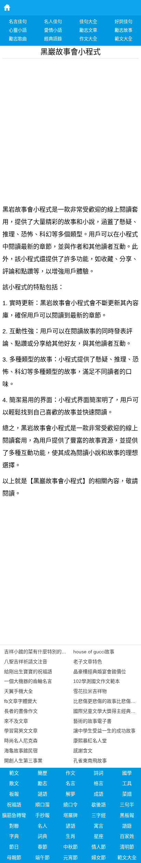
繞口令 (70, 804)
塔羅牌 (70, 815)
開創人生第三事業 (23, 760)
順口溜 (42, 804)
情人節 (98, 847)
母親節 (14, 857)
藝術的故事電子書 (92, 721)
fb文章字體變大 (20, 701)
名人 (42, 826)
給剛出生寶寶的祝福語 (28, 671)
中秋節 (70, 847)
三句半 (127, 804)
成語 (98, 794)
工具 (127, 783)
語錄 (127, 826)
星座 (98, 836)
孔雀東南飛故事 (90, 760)
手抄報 (42, 815)
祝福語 (14, 804)
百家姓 (127, 836)
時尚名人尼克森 (21, 740)
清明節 (127, 847)
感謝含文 (82, 750)
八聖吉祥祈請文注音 (25, 661)
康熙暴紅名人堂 (90, 740)
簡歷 (42, 773)
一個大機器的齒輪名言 (28, 681)
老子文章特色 (87, 661)
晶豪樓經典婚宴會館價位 (99, 671)
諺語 (70, 826)
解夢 (70, 794)
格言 (98, 783)
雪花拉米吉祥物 (90, 691)
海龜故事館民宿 (21, 750)
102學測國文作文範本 (96, 681)
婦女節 (98, 857)
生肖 (70, 836)
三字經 (98, 815)
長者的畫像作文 (21, 711)
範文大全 (127, 857)
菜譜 (127, 794)
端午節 (42, 857)
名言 (70, 783)
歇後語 (98, 804)
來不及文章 (16, 721)
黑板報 (127, 815)
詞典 (42, 836)
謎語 (42, 794)
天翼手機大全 (18, 691)
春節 (42, 847)
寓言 (98, 826)
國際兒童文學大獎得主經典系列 (106, 711)
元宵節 (70, 857)
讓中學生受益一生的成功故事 (104, 730)
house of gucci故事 (93, 651)
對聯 (14, 826)
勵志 (42, 783)
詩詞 (98, 773)
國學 (127, 773)
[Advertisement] (70, 129)
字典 (14, 836)
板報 (14, 794)
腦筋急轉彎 (14, 815)
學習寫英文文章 (21, 730)
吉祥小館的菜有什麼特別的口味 (37, 651)
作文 (70, 773)
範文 (14, 773)
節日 (14, 847)
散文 (14, 783)
